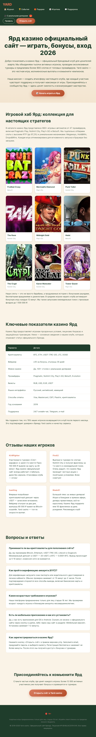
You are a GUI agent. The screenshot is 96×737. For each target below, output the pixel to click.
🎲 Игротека (54, 9)
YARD (7, 4)
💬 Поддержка (71, 9)
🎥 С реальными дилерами (17, 16)
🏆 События (24, 9)
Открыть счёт (25, 21)
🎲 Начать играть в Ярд (48, 93)
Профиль (9, 21)
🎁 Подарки (39, 9)
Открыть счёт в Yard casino (48, 693)
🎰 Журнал (9, 9)
